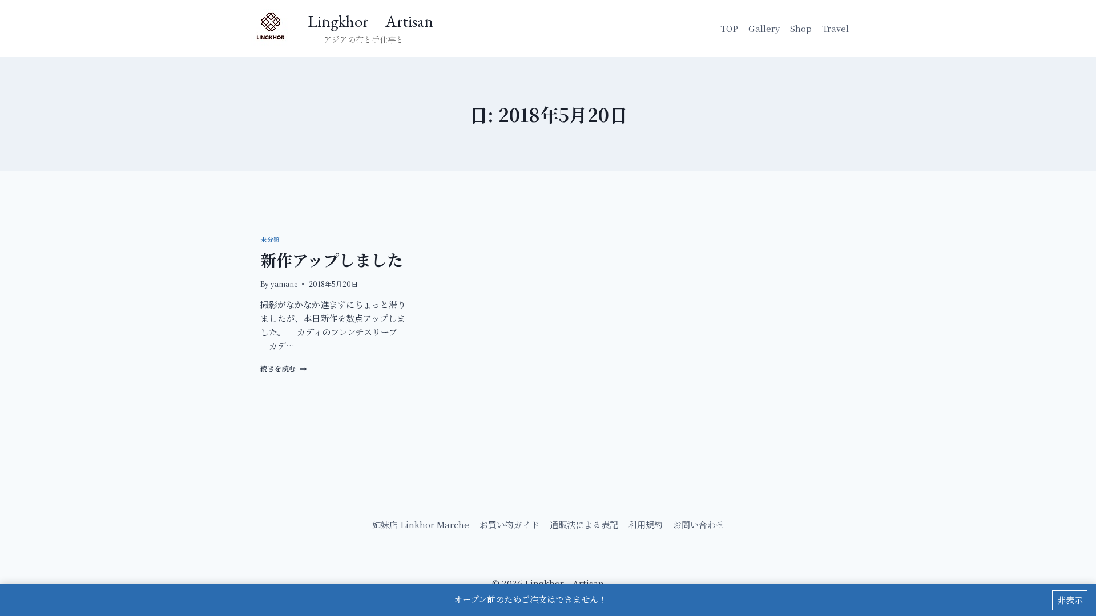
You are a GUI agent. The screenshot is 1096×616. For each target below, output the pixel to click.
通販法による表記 (584, 524)
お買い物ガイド (509, 524)
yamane (284, 284)
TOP (729, 28)
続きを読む (281, 368)
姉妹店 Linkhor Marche (420, 524)
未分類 (270, 239)
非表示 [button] (1070, 600)
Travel (835, 28)
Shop (801, 28)
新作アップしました (331, 259)
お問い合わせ (698, 524)
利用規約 (645, 524)
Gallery (764, 28)
